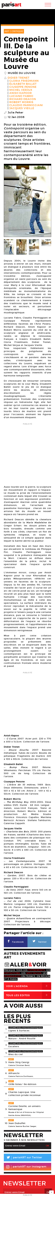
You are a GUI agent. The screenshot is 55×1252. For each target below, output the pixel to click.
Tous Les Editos (27, 995)
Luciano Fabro (21, 96)
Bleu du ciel (15, 1054)
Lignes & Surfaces (18, 1030)
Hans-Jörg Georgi (18, 1062)
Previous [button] (10, 201)
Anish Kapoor (20, 93)
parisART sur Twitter (24, 1158)
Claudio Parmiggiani (26, 105)
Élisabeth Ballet (23, 83)
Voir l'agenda (27, 986)
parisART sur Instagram (29, 1166)
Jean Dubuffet (17, 1123)
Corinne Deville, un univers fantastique (24, 1108)
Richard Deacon (22, 99)
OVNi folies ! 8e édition (22, 1084)
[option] (27, 201)
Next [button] (45, 201)
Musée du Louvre (22, 73)
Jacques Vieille (21, 108)
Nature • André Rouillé (21, 1038)
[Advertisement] (27, 453)
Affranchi (14, 1073)
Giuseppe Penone (23, 87)
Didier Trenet (18, 77)
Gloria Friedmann (24, 80)
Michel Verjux (20, 90)
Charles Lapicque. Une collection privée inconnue (24, 1094)
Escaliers (13, 1046)
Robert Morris (21, 102)
